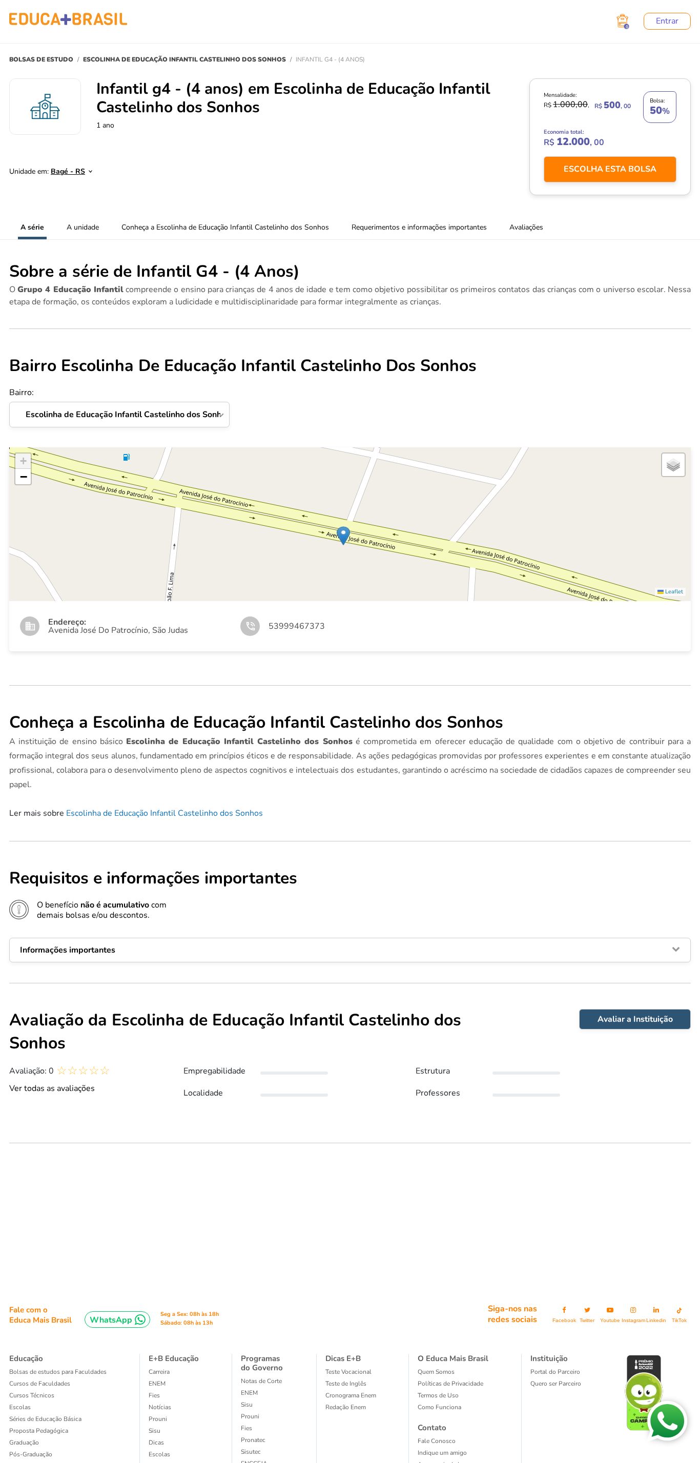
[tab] (350, 950)
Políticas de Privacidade (450, 1383)
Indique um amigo (442, 1453)
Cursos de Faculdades (39, 1383)
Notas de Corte (261, 1381)
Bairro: (119, 403)
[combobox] (66, 168)
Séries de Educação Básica (45, 1419)
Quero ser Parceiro (555, 1383)
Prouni (158, 1419)
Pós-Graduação (30, 1454)
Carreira (159, 1372)
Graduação (24, 1442)
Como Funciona (439, 1407)
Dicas (156, 1442)
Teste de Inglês (345, 1383)
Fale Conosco (437, 1441)
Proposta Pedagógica (38, 1431)
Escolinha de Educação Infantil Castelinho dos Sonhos (164, 813)
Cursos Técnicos (31, 1395)
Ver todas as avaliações (52, 1088)
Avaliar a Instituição (635, 1019)
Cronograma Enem (350, 1395)
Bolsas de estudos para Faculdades (58, 1372)
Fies (154, 1395)
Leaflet (673, 591)
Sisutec (251, 1452)
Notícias (160, 1407)
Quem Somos (436, 1372)
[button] (343, 535)
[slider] (83, 1071)
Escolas (20, 1407)
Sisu (154, 1431)
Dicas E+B (343, 1358)
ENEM (157, 1383)
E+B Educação (174, 1358)
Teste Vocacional (348, 1372)
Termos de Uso (438, 1395)
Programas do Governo (262, 1363)
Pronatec (253, 1440)
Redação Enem (345, 1407)
